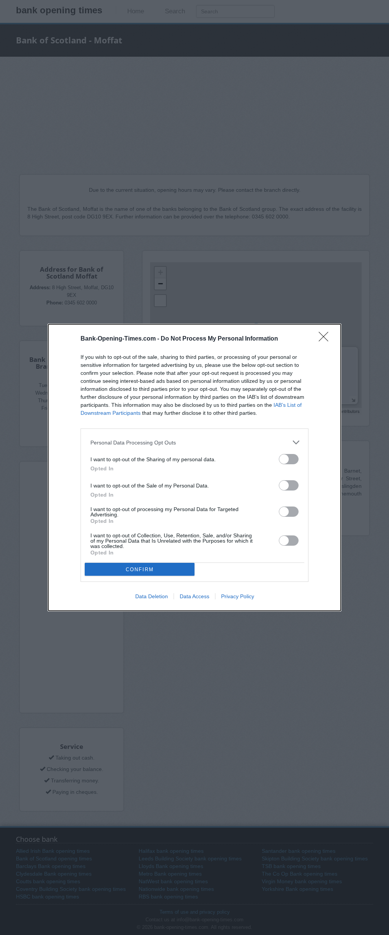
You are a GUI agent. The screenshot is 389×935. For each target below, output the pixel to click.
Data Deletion (151, 596)
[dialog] (194, 467)
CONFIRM (140, 569)
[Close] (326, 339)
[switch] (289, 459)
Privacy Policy (237, 596)
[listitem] (194, 442)
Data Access (194, 596)
